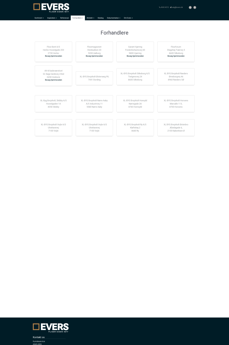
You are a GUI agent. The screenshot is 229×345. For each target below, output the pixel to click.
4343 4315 (164, 7)
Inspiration (51, 18)
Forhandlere (77, 18)
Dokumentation (113, 18)
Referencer (64, 18)
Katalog (101, 18)
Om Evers (128, 18)
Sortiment (39, 18)
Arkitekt (90, 18)
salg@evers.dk (177, 7)
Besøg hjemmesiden (53, 56)
